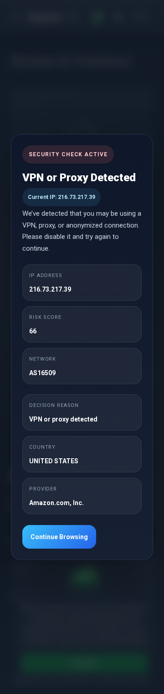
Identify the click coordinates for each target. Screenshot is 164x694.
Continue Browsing (59, 536)
